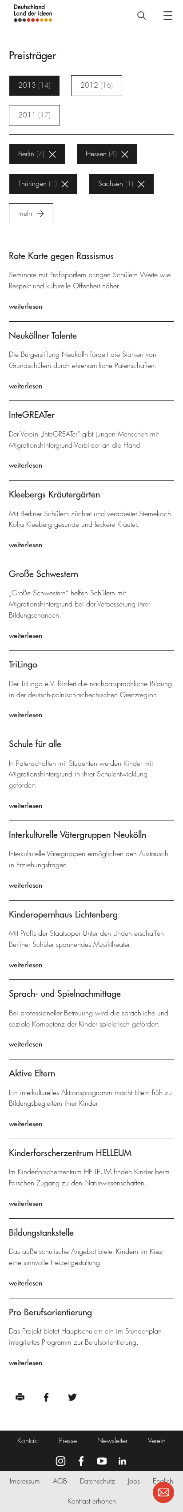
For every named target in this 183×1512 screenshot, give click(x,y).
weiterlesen (25, 306)
